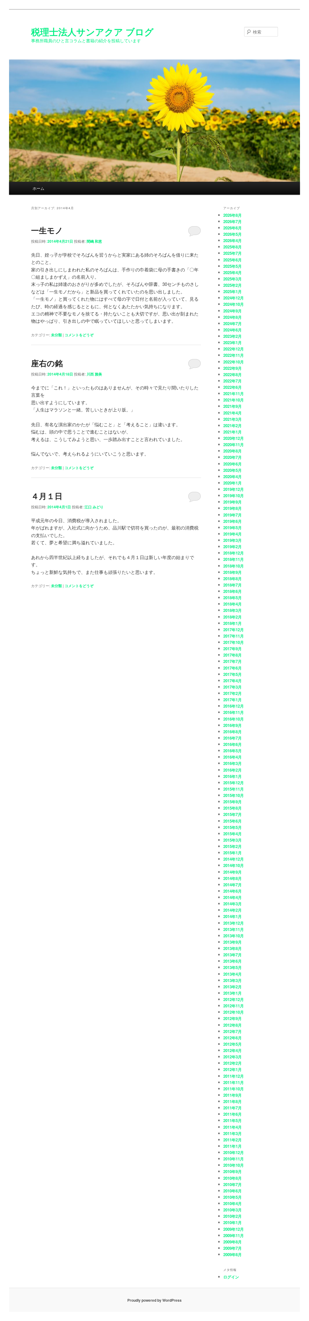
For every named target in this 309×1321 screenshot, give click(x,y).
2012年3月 (232, 1057)
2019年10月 (233, 495)
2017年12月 (233, 629)
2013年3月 (232, 980)
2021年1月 (232, 432)
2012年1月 (232, 1069)
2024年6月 (232, 330)
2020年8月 (232, 451)
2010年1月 (232, 1222)
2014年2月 (232, 910)
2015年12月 (233, 782)
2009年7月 (232, 1248)
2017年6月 (232, 668)
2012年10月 (233, 1012)
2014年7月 (232, 885)
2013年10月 (233, 936)
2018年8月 (232, 578)
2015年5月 (232, 827)
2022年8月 (232, 374)
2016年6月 (232, 744)
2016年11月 (233, 712)
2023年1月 (232, 342)
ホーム (38, 188)
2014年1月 (232, 916)
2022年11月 (233, 355)
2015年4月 (232, 833)
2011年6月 (232, 1114)
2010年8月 (232, 1178)
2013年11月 (233, 929)
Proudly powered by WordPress (154, 1300)
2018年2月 (232, 617)
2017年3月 (232, 687)
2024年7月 (232, 323)
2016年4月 (232, 757)
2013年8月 (232, 948)
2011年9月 (232, 1095)
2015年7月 (232, 814)
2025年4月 (232, 272)
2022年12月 (233, 349)
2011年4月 (232, 1127)
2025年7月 (232, 253)
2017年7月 (232, 661)
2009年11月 (233, 1235)
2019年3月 (232, 540)
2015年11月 (233, 789)
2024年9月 (232, 311)
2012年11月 (233, 1006)
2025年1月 (232, 291)
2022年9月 (232, 368)
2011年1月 (232, 1146)
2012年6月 (232, 1038)
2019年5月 (232, 527)
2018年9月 (232, 572)
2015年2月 (232, 846)
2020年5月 (232, 470)
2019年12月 (233, 489)
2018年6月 (232, 591)
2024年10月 (233, 304)
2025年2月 (232, 285)
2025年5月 (232, 266)
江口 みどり (94, 507)
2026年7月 (232, 221)
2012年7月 (232, 1031)
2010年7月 (232, 1184)
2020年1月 (232, 483)
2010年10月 (233, 1165)
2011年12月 (233, 1076)
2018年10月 (233, 566)
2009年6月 (232, 1254)
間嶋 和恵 (94, 241)
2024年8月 (232, 317)
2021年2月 (232, 425)
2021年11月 (233, 393)
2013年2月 (232, 987)
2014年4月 (232, 897)
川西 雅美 (94, 374)
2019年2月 (232, 546)
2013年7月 (232, 955)
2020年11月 (233, 444)
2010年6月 (232, 1191)
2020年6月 (232, 464)
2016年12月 (233, 706)
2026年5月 (232, 234)
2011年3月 (232, 1133)
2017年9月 (232, 648)
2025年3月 (232, 279)
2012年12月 (233, 999)
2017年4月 (232, 680)
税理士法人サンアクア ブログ (92, 31)
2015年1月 (232, 853)
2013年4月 (232, 974)
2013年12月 (233, 923)
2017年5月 (232, 674)
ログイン (231, 1277)
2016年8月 (232, 731)
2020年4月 (232, 476)
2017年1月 (232, 699)
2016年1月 (232, 776)
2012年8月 (232, 1025)
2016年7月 (232, 738)
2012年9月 (232, 1018)
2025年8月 (232, 247)
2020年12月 (233, 438)
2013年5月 (232, 967)
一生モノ (47, 230)
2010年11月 (233, 1159)
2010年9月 (232, 1171)
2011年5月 (232, 1120)
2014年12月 (233, 859)
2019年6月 (232, 521)
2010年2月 (232, 1216)
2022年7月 (232, 381)
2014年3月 (232, 904)
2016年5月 (232, 750)
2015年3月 (232, 840)
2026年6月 (232, 228)
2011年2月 (232, 1140)
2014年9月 (232, 872)
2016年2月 (232, 770)
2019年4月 (232, 534)
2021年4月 (232, 413)
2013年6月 (232, 961)
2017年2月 (232, 693)
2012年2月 (232, 1063)
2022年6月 (232, 387)
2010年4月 (232, 1203)
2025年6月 (232, 260)
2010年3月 (232, 1210)
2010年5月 (232, 1197)
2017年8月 (232, 655)
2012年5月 (232, 1044)
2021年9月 (232, 406)
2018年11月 (233, 559)
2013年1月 (232, 993)
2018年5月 (232, 597)
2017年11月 (233, 636)
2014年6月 (232, 891)
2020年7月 (232, 457)
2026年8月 (232, 215)
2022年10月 (233, 362)
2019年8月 (232, 508)
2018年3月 (232, 610)
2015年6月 (232, 821)
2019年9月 (232, 502)
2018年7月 (232, 585)
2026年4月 (232, 240)
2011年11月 (233, 1082)
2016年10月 (233, 719)
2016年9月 (232, 725)
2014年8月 (232, 878)
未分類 (56, 334)
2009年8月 (232, 1242)
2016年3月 (232, 763)
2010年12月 (233, 1152)
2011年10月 (233, 1089)
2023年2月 (232, 336)
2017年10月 (233, 642)
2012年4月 (232, 1050)
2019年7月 (232, 515)
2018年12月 (233, 553)
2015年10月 (233, 795)
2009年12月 (233, 1229)
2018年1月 (232, 623)
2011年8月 (232, 1101)
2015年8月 (232, 808)
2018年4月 (232, 604)
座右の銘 (47, 363)
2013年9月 (232, 942)
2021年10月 (233, 400)
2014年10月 (233, 865)
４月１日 (46, 495)
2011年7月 (232, 1108)
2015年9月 (232, 801)
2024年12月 (233, 298)
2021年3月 (232, 419)
